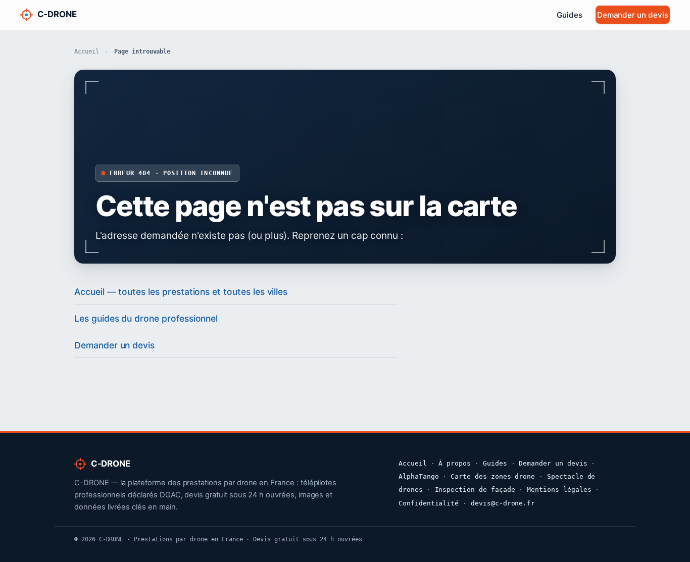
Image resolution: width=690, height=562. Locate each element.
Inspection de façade (475, 489)
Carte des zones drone (493, 476)
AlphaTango (418, 476)
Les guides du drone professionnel (146, 318)
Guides (569, 15)
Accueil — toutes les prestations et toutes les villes (180, 291)
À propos (454, 463)
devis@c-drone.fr (503, 503)
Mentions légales (559, 489)
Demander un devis (632, 15)
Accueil (86, 51)
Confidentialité (429, 503)
